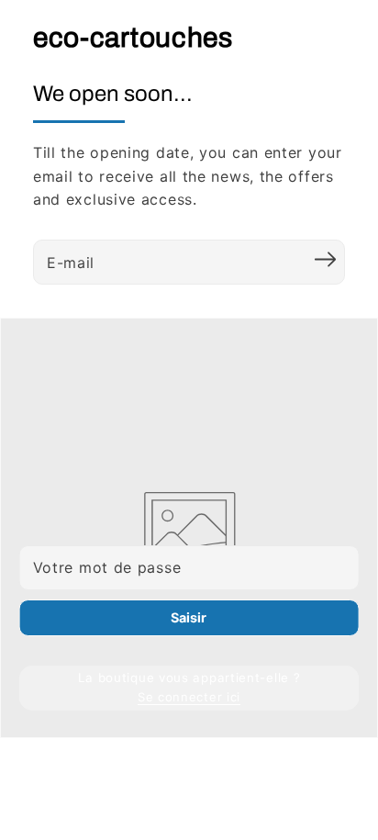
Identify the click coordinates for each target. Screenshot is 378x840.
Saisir (188, 617)
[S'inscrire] (325, 260)
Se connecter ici (189, 696)
